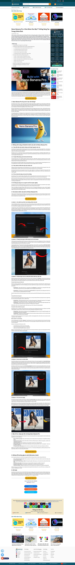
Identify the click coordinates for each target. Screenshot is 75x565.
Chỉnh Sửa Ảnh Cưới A (27, 551)
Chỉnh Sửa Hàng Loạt (27, 557)
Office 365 (35, 501)
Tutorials (52, 555)
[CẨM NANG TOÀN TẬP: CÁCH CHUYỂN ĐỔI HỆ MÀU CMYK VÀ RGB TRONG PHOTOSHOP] (44, 539)
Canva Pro (21, 501)
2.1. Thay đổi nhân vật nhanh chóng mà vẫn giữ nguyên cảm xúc (23, 47)
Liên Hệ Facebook (31, 492)
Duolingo (50, 501)
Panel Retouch (47, 500)
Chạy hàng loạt (36, 555)
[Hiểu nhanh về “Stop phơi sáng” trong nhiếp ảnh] (57, 539)
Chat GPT (60, 500)
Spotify (48, 501)
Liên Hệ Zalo (31, 486)
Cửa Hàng (45, 549)
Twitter (19, 557)
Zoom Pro (56, 501)
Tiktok (18, 555)
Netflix (45, 501)
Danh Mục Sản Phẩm (16, 7)
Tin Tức (52, 549)
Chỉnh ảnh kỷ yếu (26, 558)
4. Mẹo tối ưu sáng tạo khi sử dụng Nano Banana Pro (21, 63)
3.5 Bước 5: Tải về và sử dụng (18, 61)
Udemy (54, 501)
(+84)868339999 (44, 563)
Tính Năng (26, 549)
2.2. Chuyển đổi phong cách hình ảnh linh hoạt (20, 49)
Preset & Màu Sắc (26, 555)
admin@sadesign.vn (54, 563)
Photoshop (52, 554)
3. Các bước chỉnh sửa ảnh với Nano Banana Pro (20, 54)
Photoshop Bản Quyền (46, 560)
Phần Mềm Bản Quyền (37, 7)
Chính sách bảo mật (21, 563)
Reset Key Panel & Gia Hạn (37, 551)
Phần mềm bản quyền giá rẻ (31, 500)
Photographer (53, 551)
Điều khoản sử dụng (12, 563)
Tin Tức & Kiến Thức (49, 7)
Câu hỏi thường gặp (37, 549)
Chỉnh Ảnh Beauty (27, 560)
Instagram (19, 553)
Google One (25, 501)
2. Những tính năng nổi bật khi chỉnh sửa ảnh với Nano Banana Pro (24, 46)
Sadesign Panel (26, 7)
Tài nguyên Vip (45, 552)
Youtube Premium (41, 501)
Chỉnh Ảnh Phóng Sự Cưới (28, 552)
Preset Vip (44, 551)
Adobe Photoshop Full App (54, 500)
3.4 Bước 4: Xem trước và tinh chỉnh (19, 60)
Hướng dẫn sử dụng (37, 557)
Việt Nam (64, 563)
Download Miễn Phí (60, 7)
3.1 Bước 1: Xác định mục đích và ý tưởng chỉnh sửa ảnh (22, 56)
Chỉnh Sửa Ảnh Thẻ (27, 554)
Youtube (19, 554)
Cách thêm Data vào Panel (37, 554)
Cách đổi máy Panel (36, 552)
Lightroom (52, 552)
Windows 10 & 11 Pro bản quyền (17, 0)
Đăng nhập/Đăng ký (59, 4)
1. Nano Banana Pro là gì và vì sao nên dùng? (20, 45)
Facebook (19, 551)
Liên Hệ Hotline (31, 489)
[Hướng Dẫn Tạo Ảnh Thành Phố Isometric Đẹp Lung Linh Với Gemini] (31, 539)
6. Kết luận (14, 66)
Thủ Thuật (52, 557)
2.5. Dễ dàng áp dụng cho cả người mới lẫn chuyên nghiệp (22, 53)
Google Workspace (31, 501)
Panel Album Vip (45, 554)
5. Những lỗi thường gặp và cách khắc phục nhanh (21, 64)
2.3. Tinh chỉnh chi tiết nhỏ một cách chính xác (20, 50)
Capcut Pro (18, 501)
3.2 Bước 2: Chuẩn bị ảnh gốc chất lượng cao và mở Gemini (22, 57)
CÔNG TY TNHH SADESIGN (32, 563)
